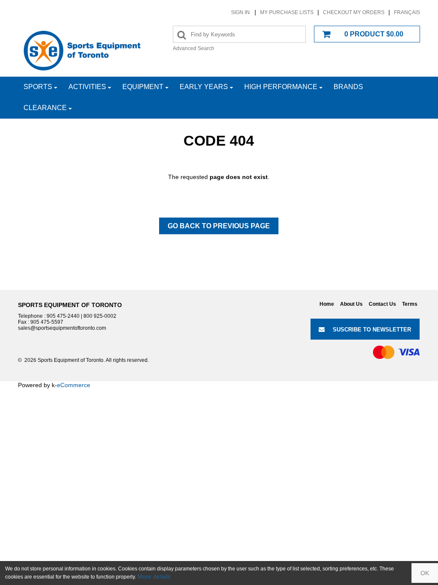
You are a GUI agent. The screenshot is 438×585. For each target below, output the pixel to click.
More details (154, 576)
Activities (87, 86)
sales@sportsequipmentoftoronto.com (62, 328)
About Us (351, 304)
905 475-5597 (46, 322)
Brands (348, 86)
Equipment (142, 86)
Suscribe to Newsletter (372, 329)
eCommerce (73, 385)
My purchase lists (287, 12)
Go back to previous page (219, 226)
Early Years (204, 86)
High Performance (280, 86)
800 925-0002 (99, 316)
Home (327, 304)
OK (424, 573)
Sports (38, 86)
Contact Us (382, 304)
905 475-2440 (63, 316)
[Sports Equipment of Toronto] (82, 50)
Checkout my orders (354, 12)
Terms (409, 304)
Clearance (45, 107)
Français (407, 12)
